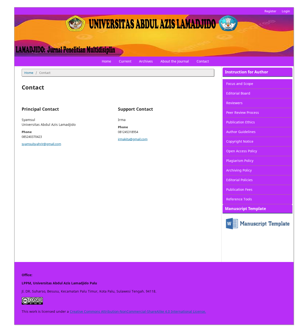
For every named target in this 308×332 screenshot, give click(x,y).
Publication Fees (239, 189)
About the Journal (174, 61)
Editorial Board (238, 93)
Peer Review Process (242, 112)
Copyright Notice (239, 141)
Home (106, 61)
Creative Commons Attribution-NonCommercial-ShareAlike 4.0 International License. (138, 311)
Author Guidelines (241, 131)
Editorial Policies (239, 180)
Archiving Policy (239, 170)
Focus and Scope (239, 83)
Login (286, 11)
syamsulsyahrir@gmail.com (41, 144)
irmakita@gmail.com (133, 139)
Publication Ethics (240, 122)
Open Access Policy (241, 151)
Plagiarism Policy (239, 160)
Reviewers (234, 103)
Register (270, 11)
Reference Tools (239, 199)
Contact (203, 61)
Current (125, 61)
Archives (146, 61)
